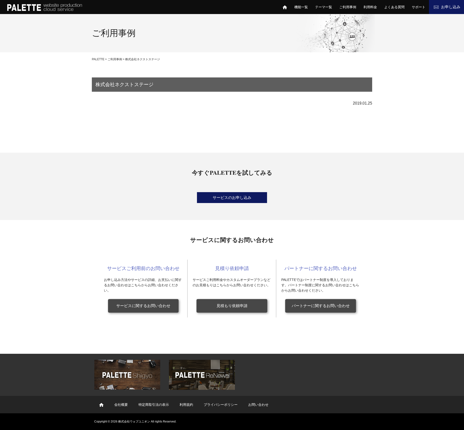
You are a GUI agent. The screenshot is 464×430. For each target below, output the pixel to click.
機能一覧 (301, 7)
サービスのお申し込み (232, 198)
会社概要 (121, 405)
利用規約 (186, 405)
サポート (418, 7)
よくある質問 (394, 7)
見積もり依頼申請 (232, 306)
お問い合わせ (258, 405)
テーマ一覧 (323, 7)
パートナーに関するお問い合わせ (321, 306)
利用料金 (370, 7)
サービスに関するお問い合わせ (143, 306)
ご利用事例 (347, 7)
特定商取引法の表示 (153, 405)
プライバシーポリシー (221, 405)
